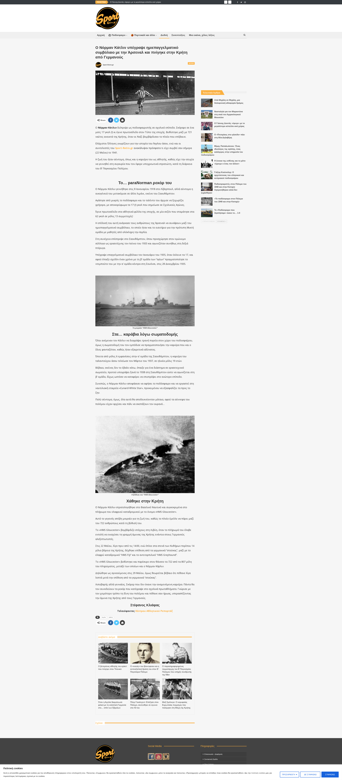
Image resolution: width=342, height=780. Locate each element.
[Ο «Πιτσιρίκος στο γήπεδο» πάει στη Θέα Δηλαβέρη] (207, 137)
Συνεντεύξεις (178, 35)
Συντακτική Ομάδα (211, 759)
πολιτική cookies (258, 773)
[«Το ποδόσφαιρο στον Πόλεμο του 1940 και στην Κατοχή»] (207, 201)
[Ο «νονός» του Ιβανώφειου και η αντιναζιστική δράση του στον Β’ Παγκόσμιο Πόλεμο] (145, 653)
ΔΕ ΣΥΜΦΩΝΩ (310, 774)
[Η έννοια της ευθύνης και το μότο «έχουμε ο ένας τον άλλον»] (207, 163)
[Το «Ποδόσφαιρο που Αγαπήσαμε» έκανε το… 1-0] (207, 213)
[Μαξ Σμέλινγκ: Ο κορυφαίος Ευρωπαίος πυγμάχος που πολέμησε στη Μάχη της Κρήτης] (177, 689)
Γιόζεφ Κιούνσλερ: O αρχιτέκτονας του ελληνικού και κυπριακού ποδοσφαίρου (229, 175)
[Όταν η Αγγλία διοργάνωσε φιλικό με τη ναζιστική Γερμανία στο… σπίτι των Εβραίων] (113, 689)
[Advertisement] (197, 17)
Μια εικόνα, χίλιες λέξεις (202, 35)
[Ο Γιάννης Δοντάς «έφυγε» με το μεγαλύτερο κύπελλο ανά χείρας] (207, 126)
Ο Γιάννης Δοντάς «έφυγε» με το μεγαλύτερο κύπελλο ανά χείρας (135, 2)
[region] (171, 772)
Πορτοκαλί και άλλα (144, 35)
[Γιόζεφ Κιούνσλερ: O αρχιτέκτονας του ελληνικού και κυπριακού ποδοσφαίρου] (207, 175)
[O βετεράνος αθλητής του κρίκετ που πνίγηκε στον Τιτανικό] (113, 653)
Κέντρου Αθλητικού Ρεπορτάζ (154, 611)
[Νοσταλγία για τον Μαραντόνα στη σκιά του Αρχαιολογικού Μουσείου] (207, 114)
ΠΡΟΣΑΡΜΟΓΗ (288, 774)
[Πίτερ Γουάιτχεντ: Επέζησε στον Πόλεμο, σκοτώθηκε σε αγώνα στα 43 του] (145, 689)
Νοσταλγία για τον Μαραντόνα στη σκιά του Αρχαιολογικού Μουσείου (228, 114)
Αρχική (101, 35)
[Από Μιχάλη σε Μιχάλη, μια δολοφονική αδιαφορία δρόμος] (207, 103)
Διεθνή (164, 35)
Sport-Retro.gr (124, 148)
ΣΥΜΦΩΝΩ (330, 774)
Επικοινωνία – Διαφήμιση (213, 754)
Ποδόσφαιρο (118, 35)
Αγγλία (104, 617)
